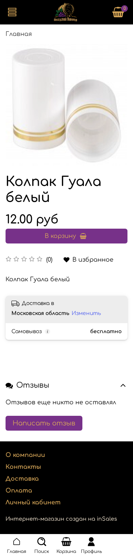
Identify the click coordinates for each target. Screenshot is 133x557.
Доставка (22, 478)
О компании (25, 455)
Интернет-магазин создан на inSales (61, 519)
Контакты (23, 467)
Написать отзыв (44, 423)
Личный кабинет (33, 502)
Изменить (86, 313)
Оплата (19, 490)
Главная (19, 34)
